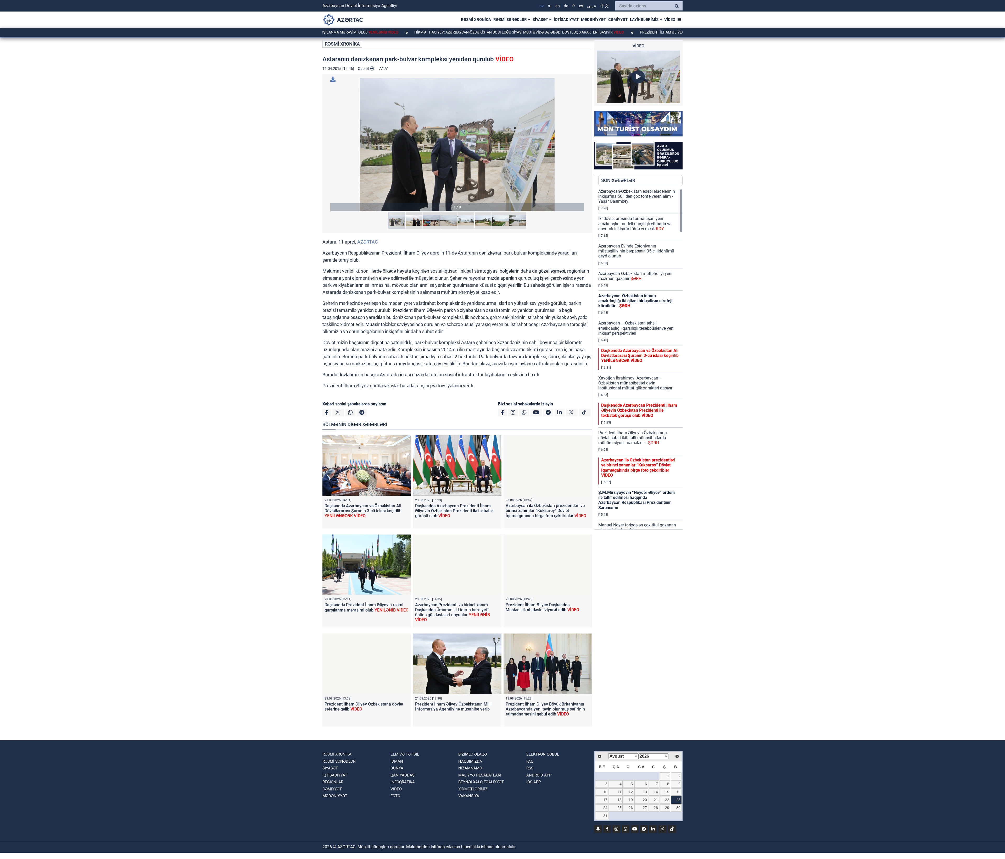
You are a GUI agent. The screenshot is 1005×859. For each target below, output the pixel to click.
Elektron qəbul (542, 754)
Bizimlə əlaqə (472, 754)
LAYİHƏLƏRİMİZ (645, 19)
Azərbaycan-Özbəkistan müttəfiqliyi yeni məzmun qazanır (635, 276)
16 (678, 792)
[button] (457, 144)
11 (620, 792)
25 (619, 808)
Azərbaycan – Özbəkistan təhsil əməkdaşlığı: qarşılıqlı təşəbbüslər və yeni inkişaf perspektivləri (636, 328)
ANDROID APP (538, 775)
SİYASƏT (541, 19)
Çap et (364, 68)
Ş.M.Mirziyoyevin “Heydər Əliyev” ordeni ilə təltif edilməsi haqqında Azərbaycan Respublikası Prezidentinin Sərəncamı (636, 500)
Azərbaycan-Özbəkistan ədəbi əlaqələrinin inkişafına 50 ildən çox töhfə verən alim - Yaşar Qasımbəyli (636, 196)
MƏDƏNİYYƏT (593, 19)
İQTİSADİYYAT (566, 19)
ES (581, 5)
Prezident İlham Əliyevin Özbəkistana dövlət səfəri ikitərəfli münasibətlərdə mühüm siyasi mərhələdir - (632, 437)
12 (631, 792)
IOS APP (533, 782)
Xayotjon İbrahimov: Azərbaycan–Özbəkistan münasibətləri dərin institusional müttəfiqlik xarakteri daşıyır (635, 383)
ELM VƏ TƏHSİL (404, 754)
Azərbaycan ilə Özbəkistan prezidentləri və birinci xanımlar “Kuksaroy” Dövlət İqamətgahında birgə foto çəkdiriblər (546, 510)
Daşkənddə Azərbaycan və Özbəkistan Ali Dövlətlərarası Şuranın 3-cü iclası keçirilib (363, 510)
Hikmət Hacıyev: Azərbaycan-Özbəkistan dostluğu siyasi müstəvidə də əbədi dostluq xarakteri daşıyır (473, 32)
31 (605, 816)
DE (566, 5)
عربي (591, 5)
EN (557, 5)
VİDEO (669, 19)
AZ (541, 5)
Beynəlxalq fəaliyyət (481, 782)
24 (605, 808)
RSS (529, 768)
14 (656, 792)
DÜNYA (396, 768)
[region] (640, 359)
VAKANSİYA (468, 796)
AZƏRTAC (367, 242)
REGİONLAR (332, 782)
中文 (604, 5)
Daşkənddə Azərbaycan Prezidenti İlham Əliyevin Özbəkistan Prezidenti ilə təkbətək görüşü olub (454, 510)
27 (645, 808)
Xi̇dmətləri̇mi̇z (473, 789)
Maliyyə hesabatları (479, 775)
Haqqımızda (470, 761)
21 (656, 800)
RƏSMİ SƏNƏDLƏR (510, 19)
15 (667, 792)
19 (631, 800)
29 (667, 808)
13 (645, 792)
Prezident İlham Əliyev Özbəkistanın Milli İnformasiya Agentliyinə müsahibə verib (453, 707)
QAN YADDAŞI (403, 775)
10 (605, 792)
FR (573, 5)
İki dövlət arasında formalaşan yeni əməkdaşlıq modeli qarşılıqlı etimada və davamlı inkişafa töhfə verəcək (634, 223)
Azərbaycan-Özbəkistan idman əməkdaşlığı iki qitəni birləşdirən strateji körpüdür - (635, 300)
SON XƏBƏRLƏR (618, 180)
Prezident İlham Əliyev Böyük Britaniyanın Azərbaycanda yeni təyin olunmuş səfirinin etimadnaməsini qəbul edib (545, 709)
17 (605, 800)
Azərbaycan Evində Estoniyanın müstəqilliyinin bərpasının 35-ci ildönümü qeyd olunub (636, 251)
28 (656, 808)
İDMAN (396, 761)
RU (549, 5)
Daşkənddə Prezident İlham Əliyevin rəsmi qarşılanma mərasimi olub (367, 607)
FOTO (395, 796)
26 (631, 808)
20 (645, 800)
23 (678, 800)
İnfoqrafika (402, 782)
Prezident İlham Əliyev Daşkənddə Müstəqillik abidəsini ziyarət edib (666, 32)
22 (667, 800)
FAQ (529, 761)
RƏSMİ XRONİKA (476, 19)
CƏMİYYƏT (618, 19)
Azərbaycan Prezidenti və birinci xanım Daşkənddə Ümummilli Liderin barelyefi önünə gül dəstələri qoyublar (452, 612)
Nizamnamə (470, 768)
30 (678, 808)
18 (619, 800)
